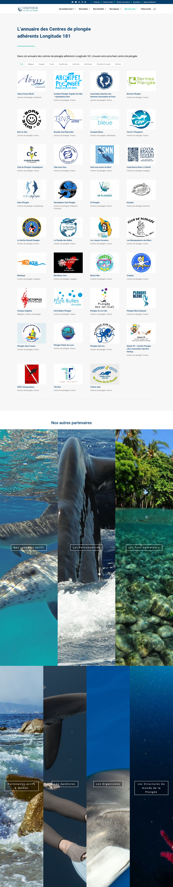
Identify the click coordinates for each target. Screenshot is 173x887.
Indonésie (75, 64)
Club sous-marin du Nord (100, 167)
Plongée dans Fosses (26, 346)
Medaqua (21, 275)
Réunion (118, 64)
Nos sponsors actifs (29, 547)
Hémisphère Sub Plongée (64, 202)
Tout (21, 64)
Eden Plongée (23, 202)
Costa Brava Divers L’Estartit (139, 167)
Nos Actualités (98, 9)
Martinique (88, 64)
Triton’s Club (95, 387)
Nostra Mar (95, 275)
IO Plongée (95, 202)
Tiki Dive (57, 387)
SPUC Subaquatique (25, 387)
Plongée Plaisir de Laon (64, 345)
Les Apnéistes (65, 784)
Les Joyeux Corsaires (99, 240)
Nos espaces (114, 9)
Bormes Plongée (134, 94)
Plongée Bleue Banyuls (136, 311)
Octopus (130, 275)
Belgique (31, 64)
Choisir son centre (123, 2)
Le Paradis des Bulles (63, 240)
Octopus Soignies (24, 311)
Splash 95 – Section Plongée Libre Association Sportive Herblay (139, 349)
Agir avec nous (130, 9)
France (51, 64)
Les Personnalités (86, 547)
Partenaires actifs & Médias (21, 786)
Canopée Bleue (96, 132)
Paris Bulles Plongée (62, 311)
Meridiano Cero (60, 275)
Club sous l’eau (60, 167)
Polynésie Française (103, 64)
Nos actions (83, 9)
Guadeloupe (63, 64)
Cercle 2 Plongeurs (135, 132)
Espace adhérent (150, 2)
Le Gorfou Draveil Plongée (28, 240)
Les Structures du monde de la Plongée (151, 788)
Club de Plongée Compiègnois (30, 167)
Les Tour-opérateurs (144, 547)
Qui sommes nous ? (66, 9)
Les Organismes (108, 784)
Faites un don (108, 2)
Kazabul (130, 202)
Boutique (136, 2)
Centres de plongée (25, 97)
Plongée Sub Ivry (97, 346)
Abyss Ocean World (25, 94)
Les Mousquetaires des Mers (139, 240)
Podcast (96, 2)
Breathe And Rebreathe (64, 132)
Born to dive (22, 132)
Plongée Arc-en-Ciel (98, 311)
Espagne (42, 64)
